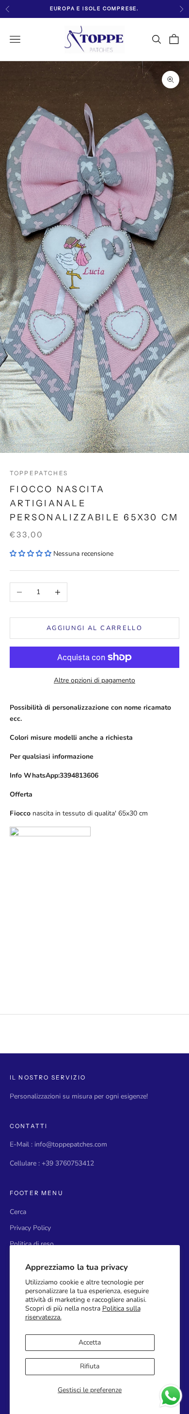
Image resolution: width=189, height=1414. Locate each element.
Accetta (90, 1342)
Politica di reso (32, 1243)
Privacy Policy (30, 1227)
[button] (30, 553)
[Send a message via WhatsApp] (171, 1395)
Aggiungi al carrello (94, 628)
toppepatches (39, 473)
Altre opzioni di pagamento (94, 680)
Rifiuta (89, 1366)
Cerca (18, 1211)
